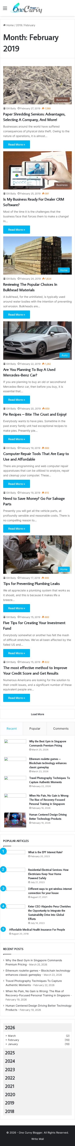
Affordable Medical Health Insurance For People (37, 929)
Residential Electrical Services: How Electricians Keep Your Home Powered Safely (48, 874)
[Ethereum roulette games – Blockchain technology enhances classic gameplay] (15, 764)
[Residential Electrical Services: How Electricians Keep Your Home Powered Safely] (14, 875)
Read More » (16, 144)
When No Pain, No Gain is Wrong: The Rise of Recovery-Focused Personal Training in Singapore (49, 800)
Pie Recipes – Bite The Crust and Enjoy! (34, 414)
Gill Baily (11, 108)
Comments (61, 728)
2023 (10, 1069)
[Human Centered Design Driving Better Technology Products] (15, 820)
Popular (34, 728)
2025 (10, 1053)
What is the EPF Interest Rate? (45, 852)
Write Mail (37, 1138)
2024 (10, 1061)
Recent (12, 728)
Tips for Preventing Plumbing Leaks (31, 583)
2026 (10, 1027)
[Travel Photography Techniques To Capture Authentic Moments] (15, 783)
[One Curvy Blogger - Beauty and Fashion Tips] (26, 8)
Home (10, 25)
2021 (9, 1086)
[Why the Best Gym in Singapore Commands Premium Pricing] (15, 746)
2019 (19, 25)
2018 (9, 1111)
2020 (10, 1094)
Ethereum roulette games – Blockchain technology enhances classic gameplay (48, 763)
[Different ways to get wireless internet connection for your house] (14, 894)
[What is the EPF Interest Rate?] (14, 857)
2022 (10, 1078)
